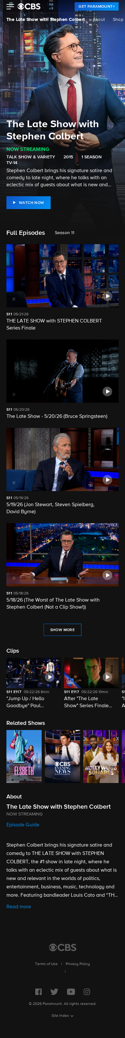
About (99, 19)
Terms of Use (46, 964)
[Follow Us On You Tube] (71, 992)
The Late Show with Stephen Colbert (45, 19)
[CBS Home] (62, 947)
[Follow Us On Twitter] (54, 992)
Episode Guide (22, 825)
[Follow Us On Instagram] (87, 992)
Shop (118, 19)
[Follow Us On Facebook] (38, 992)
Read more (18, 907)
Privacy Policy (78, 964)
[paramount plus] (29, 6)
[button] (10, 7)
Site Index (60, 1016)
